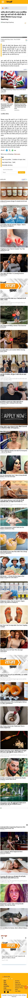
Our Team (17, 991)
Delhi (13, 162)
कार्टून (5, 988)
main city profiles (6, 159)
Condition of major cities (18, 159)
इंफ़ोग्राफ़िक (6, 986)
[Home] (2, 8)
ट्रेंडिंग (5, 981)
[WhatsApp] (25, 33)
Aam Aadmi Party (6, 162)
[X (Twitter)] (25, 30)
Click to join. (17, 154)
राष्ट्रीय (6, 8)
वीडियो (5, 984)
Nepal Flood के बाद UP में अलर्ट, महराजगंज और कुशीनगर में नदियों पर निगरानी (13, 957)
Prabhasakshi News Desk (7, 39)
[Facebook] (25, 27)
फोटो (5, 982)
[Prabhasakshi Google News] (26, 40)
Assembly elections (7, 165)
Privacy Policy (19, 987)
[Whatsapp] (12, 151)
